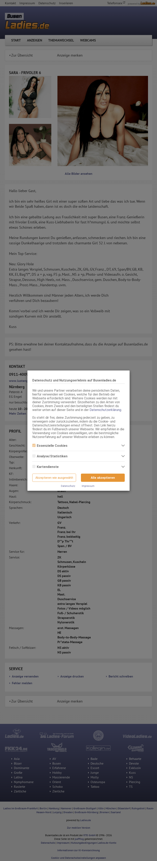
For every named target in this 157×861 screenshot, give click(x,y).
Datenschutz (68, 486)
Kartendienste (48, 467)
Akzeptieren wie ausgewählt (54, 478)
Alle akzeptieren (103, 478)
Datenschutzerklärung (105, 410)
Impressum (88, 486)
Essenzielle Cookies (52, 446)
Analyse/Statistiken (52, 456)
